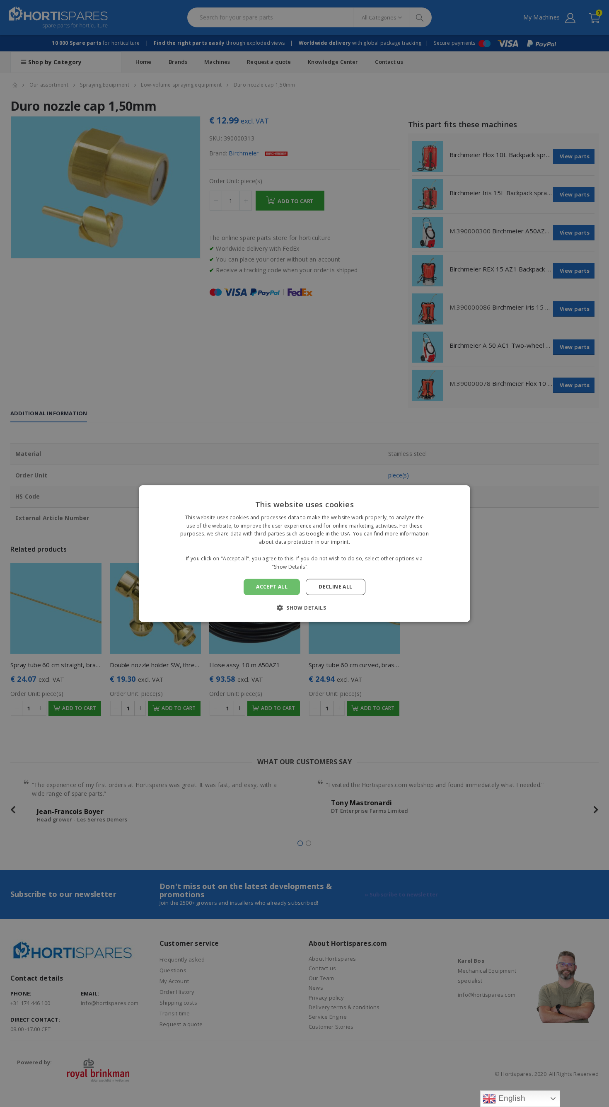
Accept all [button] (272, 586)
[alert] (304, 553)
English (510, 1098)
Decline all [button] (335, 586)
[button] (304, 607)
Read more (324, 566)
